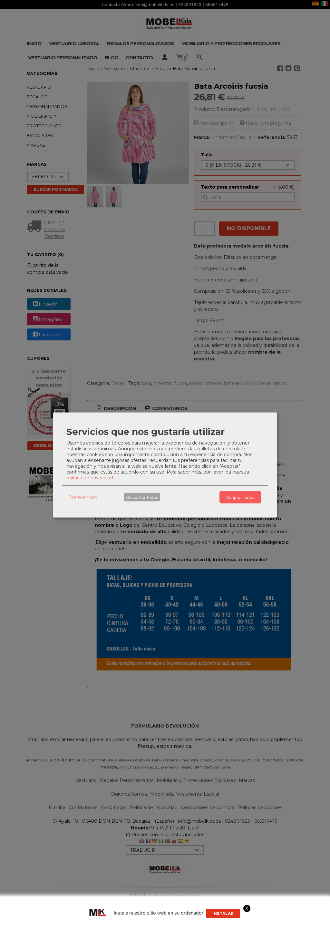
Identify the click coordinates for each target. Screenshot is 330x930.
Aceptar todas (240, 497)
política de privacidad (89, 478)
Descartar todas (142, 497)
